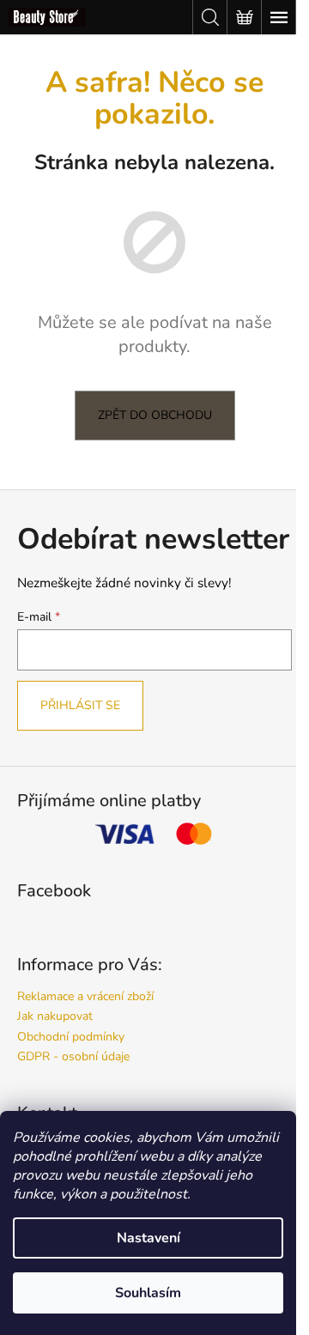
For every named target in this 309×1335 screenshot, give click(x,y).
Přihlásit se (80, 705)
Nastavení (148, 1238)
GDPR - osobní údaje (73, 1056)
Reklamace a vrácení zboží (85, 996)
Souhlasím (148, 1292)
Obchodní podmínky (70, 1037)
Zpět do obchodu (155, 415)
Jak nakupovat (55, 1016)
